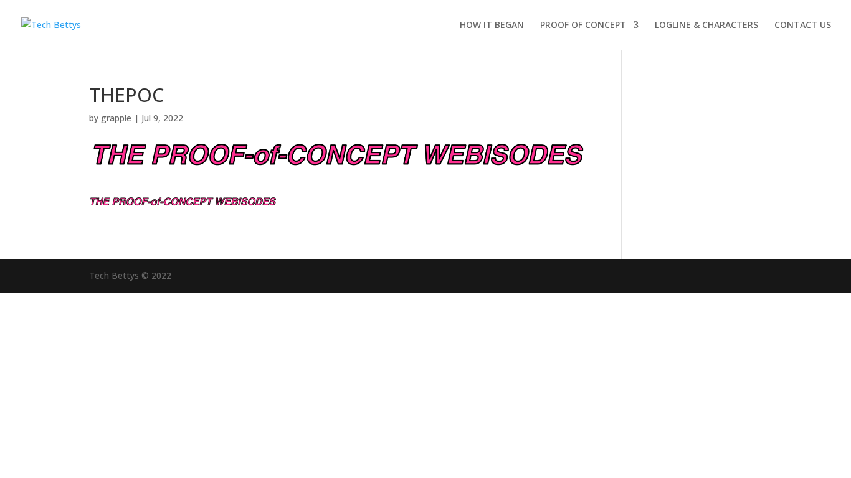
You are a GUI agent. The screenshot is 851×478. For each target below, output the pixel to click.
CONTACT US (802, 25)
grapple (116, 118)
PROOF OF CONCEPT (583, 25)
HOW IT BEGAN (492, 25)
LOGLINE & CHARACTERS (706, 25)
